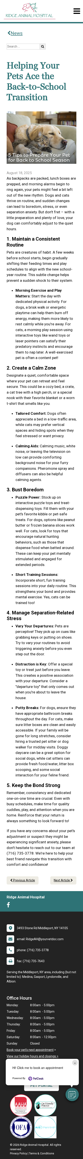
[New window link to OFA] (22, 1127)
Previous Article (23, 880)
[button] (72, 1094)
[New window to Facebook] (9, 906)
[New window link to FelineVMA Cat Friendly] (46, 1105)
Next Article (62, 880)
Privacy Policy (18, 1153)
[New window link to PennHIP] (46, 1127)
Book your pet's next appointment (30, 1050)
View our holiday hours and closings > (32, 1056)
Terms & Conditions (41, 1153)
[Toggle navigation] (77, 11)
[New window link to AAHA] (22, 1105)
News (17, 33)
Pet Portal (41, 1085)
